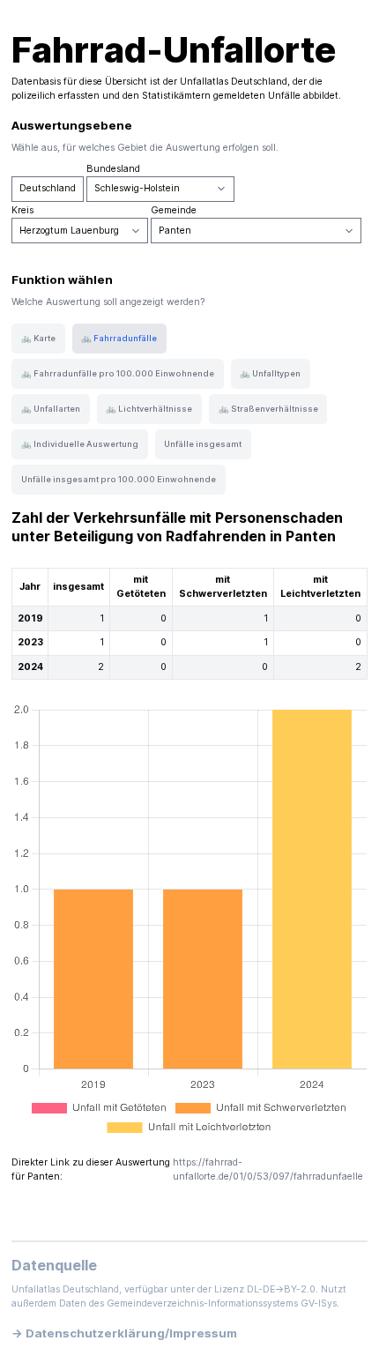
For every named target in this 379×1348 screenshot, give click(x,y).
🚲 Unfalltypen (270, 373)
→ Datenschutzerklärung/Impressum (124, 1333)
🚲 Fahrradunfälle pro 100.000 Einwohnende (117, 373)
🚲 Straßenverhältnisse (268, 408)
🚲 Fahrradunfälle (119, 338)
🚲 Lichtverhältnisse (149, 408)
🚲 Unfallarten (50, 408)
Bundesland (113, 169)
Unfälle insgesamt (203, 444)
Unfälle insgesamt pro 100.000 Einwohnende (118, 479)
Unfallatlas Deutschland (233, 81)
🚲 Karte (38, 338)
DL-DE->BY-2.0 (281, 1289)
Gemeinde (174, 210)
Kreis (22, 210)
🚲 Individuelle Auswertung (79, 444)
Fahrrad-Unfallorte (173, 49)
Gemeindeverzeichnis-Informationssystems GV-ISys (222, 1303)
